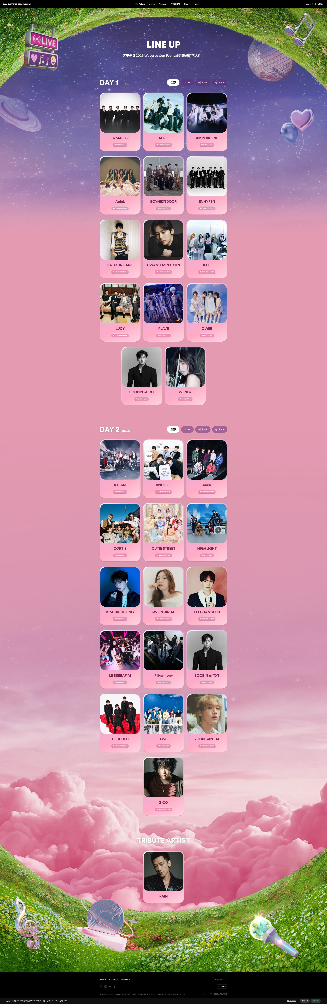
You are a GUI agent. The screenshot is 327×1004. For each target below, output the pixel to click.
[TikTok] (114, 986)
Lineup (152, 4)
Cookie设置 (125, 979)
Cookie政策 (113, 979)
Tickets (142, 4)
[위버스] (220, 994)
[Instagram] (105, 986)
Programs (163, 4)
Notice (197, 4)
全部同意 (316, 1001)
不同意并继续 (291, 1001)
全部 (173, 82)
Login (308, 4)
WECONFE (175, 4)
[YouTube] (110, 986)
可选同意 (305, 1001)
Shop (186, 4)
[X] (101, 986)
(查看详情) (63, 1001)
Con (187, 82)
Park (204, 82)
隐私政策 (103, 979)
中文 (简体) (319, 4)
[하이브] (208, 994)
